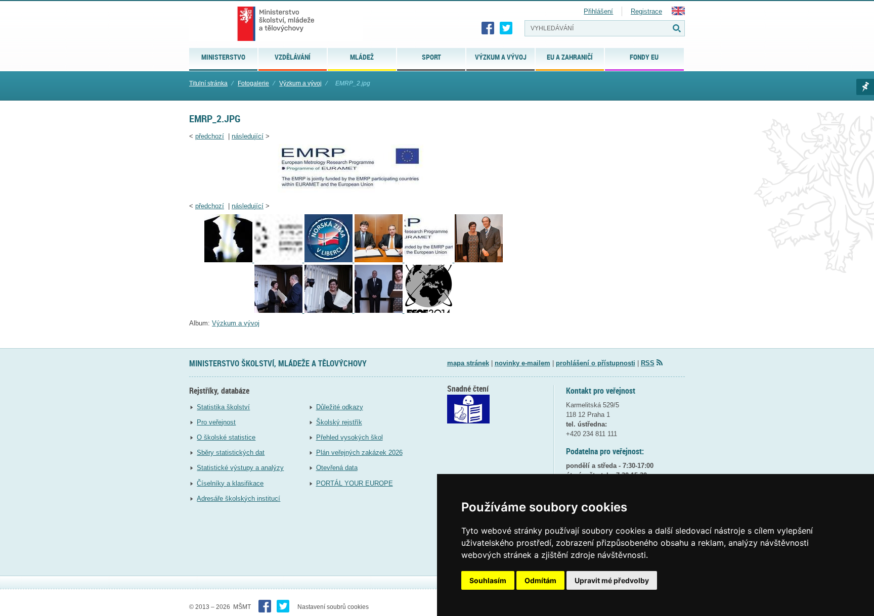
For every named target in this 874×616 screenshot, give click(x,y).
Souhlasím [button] (487, 580)
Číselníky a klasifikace (230, 483)
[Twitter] (506, 28)
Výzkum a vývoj (300, 83)
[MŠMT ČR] (276, 24)
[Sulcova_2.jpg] (329, 310)
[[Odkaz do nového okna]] (468, 421)
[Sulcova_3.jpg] (380, 310)
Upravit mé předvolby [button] (612, 580)
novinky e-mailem (522, 363)
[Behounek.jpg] (479, 260)
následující (248, 136)
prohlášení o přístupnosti (595, 363)
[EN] (678, 13)
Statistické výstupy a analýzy (240, 467)
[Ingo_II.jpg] (279, 260)
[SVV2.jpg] (229, 260)
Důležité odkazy (339, 407)
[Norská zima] (329, 260)
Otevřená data (337, 467)
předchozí (209, 136)
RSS (647, 363)
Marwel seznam (865, 87)
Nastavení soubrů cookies (333, 607)
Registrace (646, 11)
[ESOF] (429, 310)
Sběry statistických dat (231, 452)
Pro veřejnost (216, 422)
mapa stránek (468, 363)
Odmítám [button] (540, 580)
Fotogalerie (253, 83)
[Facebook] (488, 28)
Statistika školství (223, 407)
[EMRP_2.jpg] (353, 193)
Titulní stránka (208, 83)
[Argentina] (380, 260)
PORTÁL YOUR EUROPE (354, 483)
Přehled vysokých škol (349, 437)
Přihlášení (598, 11)
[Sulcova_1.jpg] (279, 310)
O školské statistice (226, 437)
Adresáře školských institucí (238, 498)
